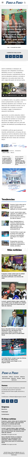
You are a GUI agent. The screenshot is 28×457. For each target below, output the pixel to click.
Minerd (12, 152)
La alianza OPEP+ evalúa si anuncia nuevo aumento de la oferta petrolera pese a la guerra (7, 161)
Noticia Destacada (6, 425)
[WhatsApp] (14, 56)
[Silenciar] (22, 95)
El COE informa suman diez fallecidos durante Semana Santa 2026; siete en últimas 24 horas (20, 161)
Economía (4, 444)
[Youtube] (16, 401)
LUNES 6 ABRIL (5, 152)
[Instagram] (7, 401)
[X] (10, 56)
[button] (14, 90)
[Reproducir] (3, 95)
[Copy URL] (21, 56)
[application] (14, 90)
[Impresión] (17, 56)
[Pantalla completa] (24, 95)
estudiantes (18, 150)
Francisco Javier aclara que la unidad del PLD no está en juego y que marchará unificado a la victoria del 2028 (18, 207)
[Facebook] (6, 56)
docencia (11, 150)
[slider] (13, 95)
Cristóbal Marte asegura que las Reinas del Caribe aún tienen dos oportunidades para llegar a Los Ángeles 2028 (18, 235)
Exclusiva (8, 23)
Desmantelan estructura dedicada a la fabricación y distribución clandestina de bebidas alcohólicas (17, 243)
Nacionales (19, 23)
